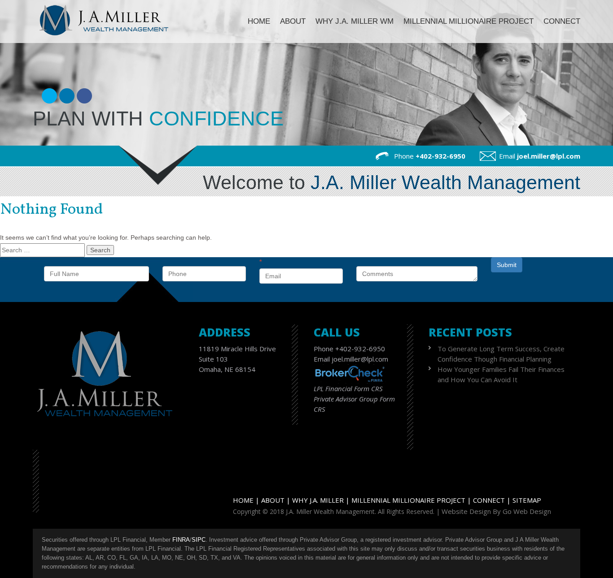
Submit (507, 264)
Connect (561, 21)
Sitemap (526, 500)
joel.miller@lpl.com (548, 155)
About (293, 21)
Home (259, 21)
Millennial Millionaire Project (468, 21)
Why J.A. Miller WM (354, 21)
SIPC (199, 539)
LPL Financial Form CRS (348, 388)
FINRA (181, 539)
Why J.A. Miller (318, 500)
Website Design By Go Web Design (496, 511)
